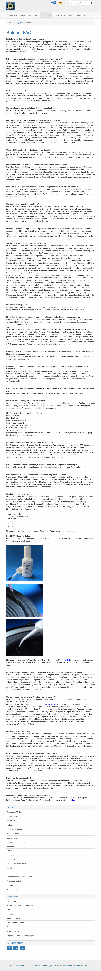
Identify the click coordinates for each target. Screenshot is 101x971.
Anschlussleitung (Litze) (16, 842)
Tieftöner (10, 846)
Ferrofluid (10, 868)
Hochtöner (11, 855)
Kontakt (10, 914)
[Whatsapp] (22, 948)
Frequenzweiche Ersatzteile (17, 863)
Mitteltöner (11, 851)
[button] (61, 2)
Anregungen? (12, 927)
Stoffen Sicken (12, 820)
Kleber (9, 825)
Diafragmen (11, 859)
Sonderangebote (13, 889)
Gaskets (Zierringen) (15, 838)
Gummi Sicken (12, 816)
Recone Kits (11, 872)
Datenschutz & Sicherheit (16, 922)
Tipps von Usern (13, 918)
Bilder (9, 910)
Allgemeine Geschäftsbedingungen (20, 935)
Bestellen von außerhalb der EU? (20, 905)
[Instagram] (15, 948)
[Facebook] (9, 948)
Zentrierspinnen (13, 833)
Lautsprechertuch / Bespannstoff (19, 876)
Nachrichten (11, 901)
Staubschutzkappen (14, 829)
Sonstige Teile (12, 885)
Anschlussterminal (14, 881)
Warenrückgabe (13, 931)
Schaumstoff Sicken (14, 812)
